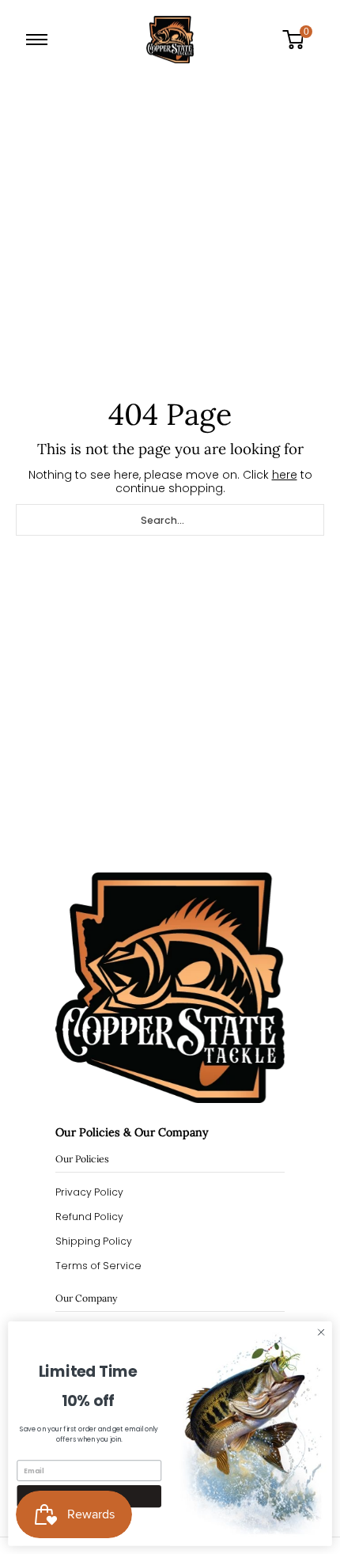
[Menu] (40, 39)
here (284, 475)
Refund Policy (89, 1216)
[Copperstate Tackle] (170, 39)
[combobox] (170, 520)
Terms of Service (98, 1265)
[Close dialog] (321, 1332)
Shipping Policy (93, 1241)
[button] (299, 39)
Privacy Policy (89, 1192)
